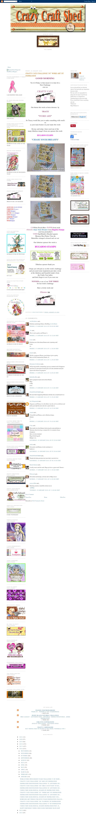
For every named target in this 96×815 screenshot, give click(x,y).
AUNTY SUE (10, 207)
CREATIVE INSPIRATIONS (45, 722)
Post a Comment (30, 494)
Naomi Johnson (34, 465)
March (23, 772)
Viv (31, 330)
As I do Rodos (53, 324)
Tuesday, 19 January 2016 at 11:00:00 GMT (45, 490)
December (25, 751)
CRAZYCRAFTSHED (35, 392)
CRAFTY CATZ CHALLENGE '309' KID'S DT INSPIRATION (38, 781)
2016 (21, 748)
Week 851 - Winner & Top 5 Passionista (45, 711)
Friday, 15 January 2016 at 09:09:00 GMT (44, 326)
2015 (21, 810)
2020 (21, 739)
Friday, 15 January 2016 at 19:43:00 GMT (44, 421)
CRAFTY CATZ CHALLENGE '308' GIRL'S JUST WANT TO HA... (40, 786)
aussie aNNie (33, 483)
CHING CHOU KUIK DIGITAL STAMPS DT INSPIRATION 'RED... (40, 790)
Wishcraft (32, 474)
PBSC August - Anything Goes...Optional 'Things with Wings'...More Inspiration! (45, 717)
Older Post (62, 497)
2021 (21, 737)
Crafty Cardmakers (45, 727)
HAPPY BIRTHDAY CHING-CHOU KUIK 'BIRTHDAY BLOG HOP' (40, 808)
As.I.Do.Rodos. (33, 321)
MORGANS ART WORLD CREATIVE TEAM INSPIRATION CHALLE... (41, 799)
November (25, 753)
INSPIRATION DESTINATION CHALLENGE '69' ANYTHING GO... (40, 788)
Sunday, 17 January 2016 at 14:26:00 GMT (44, 479)
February (24, 774)
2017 (21, 746)
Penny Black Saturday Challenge (45, 715)
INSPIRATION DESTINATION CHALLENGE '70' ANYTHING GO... (40, 783)
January (24, 776)
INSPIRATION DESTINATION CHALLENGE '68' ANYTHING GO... (40, 795)
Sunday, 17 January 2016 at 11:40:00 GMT (44, 470)
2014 (21, 813)
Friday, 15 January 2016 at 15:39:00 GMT (44, 397)
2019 (21, 741)
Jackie (31, 444)
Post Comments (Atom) (38, 501)
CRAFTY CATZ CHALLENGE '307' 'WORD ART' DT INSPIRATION (40, 792)
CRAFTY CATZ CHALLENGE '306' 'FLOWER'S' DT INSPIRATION (40, 801)
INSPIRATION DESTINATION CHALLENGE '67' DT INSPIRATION (40, 803)
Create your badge (74, 139)
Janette (31, 353)
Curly (31, 425)
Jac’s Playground (34, 401)
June (23, 765)
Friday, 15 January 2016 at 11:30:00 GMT (44, 348)
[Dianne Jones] (72, 138)
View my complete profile (82, 78)
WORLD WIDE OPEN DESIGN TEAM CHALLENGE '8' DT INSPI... (40, 779)
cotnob (31, 412)
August (24, 760)
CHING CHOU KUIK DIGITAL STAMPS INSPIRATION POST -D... (40, 806)
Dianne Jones (73, 134)
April (23, 769)
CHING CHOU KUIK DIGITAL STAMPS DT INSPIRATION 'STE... (40, 797)
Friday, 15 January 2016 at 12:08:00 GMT (44, 373)
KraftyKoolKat (33, 377)
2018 (21, 744)
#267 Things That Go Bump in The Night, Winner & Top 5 (45, 728)
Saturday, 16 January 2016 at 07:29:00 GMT (45, 451)
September (25, 758)
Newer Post (28, 497)
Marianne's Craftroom (35, 364)
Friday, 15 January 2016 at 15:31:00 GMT (44, 388)
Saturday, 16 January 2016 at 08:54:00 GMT (45, 460)
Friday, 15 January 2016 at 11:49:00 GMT (44, 360)
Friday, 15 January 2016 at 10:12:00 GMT (44, 335)
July (23, 762)
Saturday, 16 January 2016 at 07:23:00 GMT (45, 440)
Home (9, 67)
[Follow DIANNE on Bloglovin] (78, 118)
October (24, 755)
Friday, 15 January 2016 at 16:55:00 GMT (44, 408)
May (22, 767)
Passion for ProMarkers (45, 710)
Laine (31, 340)
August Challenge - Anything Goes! (45, 723)
